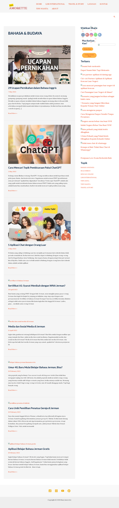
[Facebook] (50, 491)
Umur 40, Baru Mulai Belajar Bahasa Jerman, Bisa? (35, 367)
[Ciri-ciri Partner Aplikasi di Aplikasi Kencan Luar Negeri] (96, 74)
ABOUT (55, 8)
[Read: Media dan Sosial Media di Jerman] (21, 321)
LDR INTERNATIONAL (55, 4)
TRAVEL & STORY (76, 4)
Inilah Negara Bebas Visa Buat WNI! (96, 125)
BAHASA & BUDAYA (87, 167)
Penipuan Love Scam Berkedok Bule (96, 158)
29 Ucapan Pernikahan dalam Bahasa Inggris (32, 87)
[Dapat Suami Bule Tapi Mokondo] (90, 66)
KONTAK (104, 4)
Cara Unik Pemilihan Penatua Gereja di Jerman (33, 408)
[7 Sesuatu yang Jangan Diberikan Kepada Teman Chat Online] (98, 98)
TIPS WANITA (42, 8)
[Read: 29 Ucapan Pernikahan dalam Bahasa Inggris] (39, 64)
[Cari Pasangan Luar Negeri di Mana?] (98, 87)
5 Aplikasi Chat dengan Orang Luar (27, 244)
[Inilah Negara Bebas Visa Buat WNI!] (96, 121)
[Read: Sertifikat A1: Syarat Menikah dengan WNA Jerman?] (18, 280)
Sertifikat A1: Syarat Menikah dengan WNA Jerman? (36, 285)
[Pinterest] (69, 491)
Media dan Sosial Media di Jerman (26, 326)
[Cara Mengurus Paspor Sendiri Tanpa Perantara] (91, 110)
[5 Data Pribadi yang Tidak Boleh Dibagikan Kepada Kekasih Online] (98, 131)
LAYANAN (92, 4)
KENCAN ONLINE (87, 174)
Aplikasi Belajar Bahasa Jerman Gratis (29, 448)
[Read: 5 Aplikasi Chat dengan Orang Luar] (39, 221)
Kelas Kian (87, 49)
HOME (39, 4)
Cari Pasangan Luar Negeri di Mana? (96, 92)
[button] (114, 16)
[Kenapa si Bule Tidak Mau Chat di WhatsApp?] (93, 143)
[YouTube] (62, 491)
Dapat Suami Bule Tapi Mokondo (95, 70)
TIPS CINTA (85, 181)
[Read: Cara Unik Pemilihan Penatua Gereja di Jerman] (18, 403)
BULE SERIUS (85, 171)
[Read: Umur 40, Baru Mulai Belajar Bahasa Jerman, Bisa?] (22, 362)
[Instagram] (56, 491)
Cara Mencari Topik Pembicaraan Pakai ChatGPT (35, 167)
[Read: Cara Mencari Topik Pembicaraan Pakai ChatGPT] (39, 144)
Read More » (12, 113)
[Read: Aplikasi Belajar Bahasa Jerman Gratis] (22, 444)
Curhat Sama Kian (89, 55)
